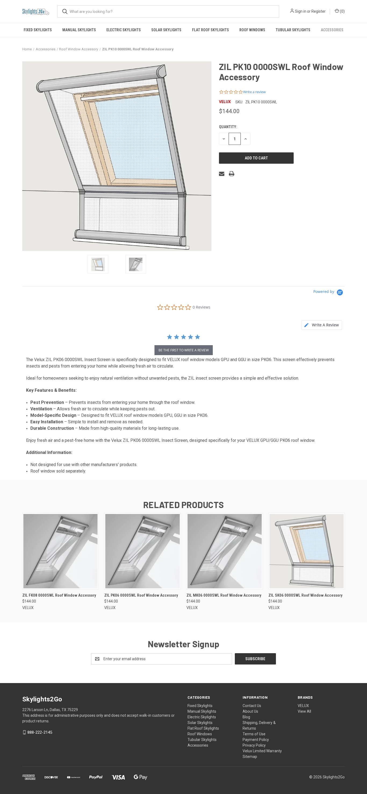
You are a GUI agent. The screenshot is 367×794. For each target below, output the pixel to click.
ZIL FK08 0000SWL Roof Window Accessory (59, 595)
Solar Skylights (166, 30)
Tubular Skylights (293, 30)
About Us (250, 711)
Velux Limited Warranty (262, 751)
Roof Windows (252, 30)
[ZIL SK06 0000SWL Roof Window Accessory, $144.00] (306, 551)
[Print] (231, 173)
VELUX (303, 706)
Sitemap (250, 756)
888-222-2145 (39, 732)
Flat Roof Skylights (210, 30)
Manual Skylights (79, 30)
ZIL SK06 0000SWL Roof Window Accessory (305, 595)
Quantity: (228, 127)
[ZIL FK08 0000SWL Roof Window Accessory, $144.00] (60, 551)
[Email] (221, 173)
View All (304, 711)
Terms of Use (254, 734)
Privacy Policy (254, 745)
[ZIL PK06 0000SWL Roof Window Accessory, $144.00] (142, 551)
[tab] (321, 325)
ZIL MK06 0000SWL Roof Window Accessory (223, 595)
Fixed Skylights (38, 30)
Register (318, 11)
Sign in (300, 11)
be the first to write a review (184, 350)
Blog (246, 717)
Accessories (332, 30)
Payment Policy (256, 739)
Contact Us (252, 706)
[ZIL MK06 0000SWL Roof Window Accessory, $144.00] (225, 551)
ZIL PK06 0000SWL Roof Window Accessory (141, 595)
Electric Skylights (123, 30)
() (342, 11)
